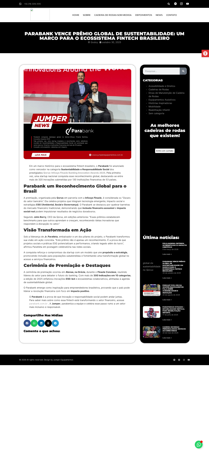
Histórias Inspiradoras (160, 103)
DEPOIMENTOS (143, 15)
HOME (75, 15)
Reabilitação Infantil (159, 109)
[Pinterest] (179, 360)
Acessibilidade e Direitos (162, 86)
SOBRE (87, 15)
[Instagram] (184, 360)
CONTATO (171, 15)
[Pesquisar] (183, 71)
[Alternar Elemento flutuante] (199, 444)
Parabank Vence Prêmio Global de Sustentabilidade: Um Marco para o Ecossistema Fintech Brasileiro (174, 266)
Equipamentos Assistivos (162, 99)
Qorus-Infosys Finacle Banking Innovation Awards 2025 (74, 172)
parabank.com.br (38, 303)
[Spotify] (174, 360)
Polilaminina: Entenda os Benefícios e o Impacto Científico (175, 245)
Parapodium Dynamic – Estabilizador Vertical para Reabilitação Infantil (174, 310)
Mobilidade (155, 106)
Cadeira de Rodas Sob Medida (113, 15)
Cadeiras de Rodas (159, 89)
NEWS (159, 15)
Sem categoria (156, 113)
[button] (205, 53)
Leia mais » (167, 254)
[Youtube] (189, 360)
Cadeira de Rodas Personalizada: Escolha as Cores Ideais (174, 329)
